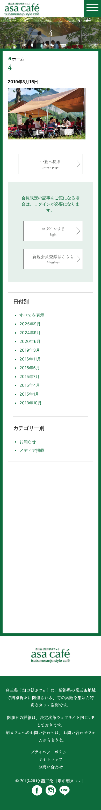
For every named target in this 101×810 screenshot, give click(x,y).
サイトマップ (51, 759)
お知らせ (27, 441)
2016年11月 (30, 358)
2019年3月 (29, 350)
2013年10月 (30, 402)
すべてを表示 (31, 315)
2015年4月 (29, 385)
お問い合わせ (50, 767)
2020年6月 (30, 341)
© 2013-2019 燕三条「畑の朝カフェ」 (50, 780)
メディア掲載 (31, 450)
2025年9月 (30, 323)
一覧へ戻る (50, 164)
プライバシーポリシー (51, 752)
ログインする (53, 231)
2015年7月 (29, 376)
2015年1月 (29, 394)
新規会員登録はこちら (53, 259)
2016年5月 (29, 367)
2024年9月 (30, 332)
